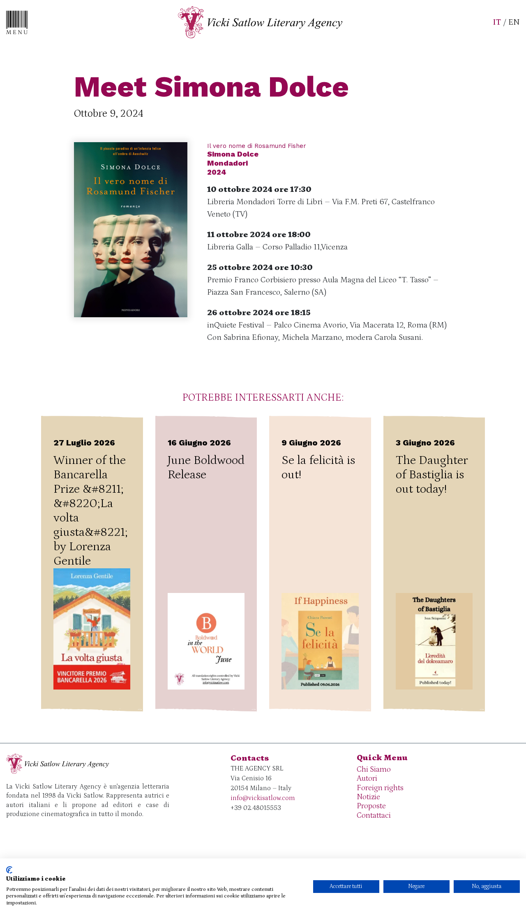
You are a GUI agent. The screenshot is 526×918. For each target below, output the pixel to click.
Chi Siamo (374, 769)
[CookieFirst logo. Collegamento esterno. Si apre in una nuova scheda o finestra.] (9, 870)
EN (514, 22)
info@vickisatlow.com (263, 798)
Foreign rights (380, 788)
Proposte (371, 806)
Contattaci (374, 815)
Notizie (368, 797)
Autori (367, 778)
